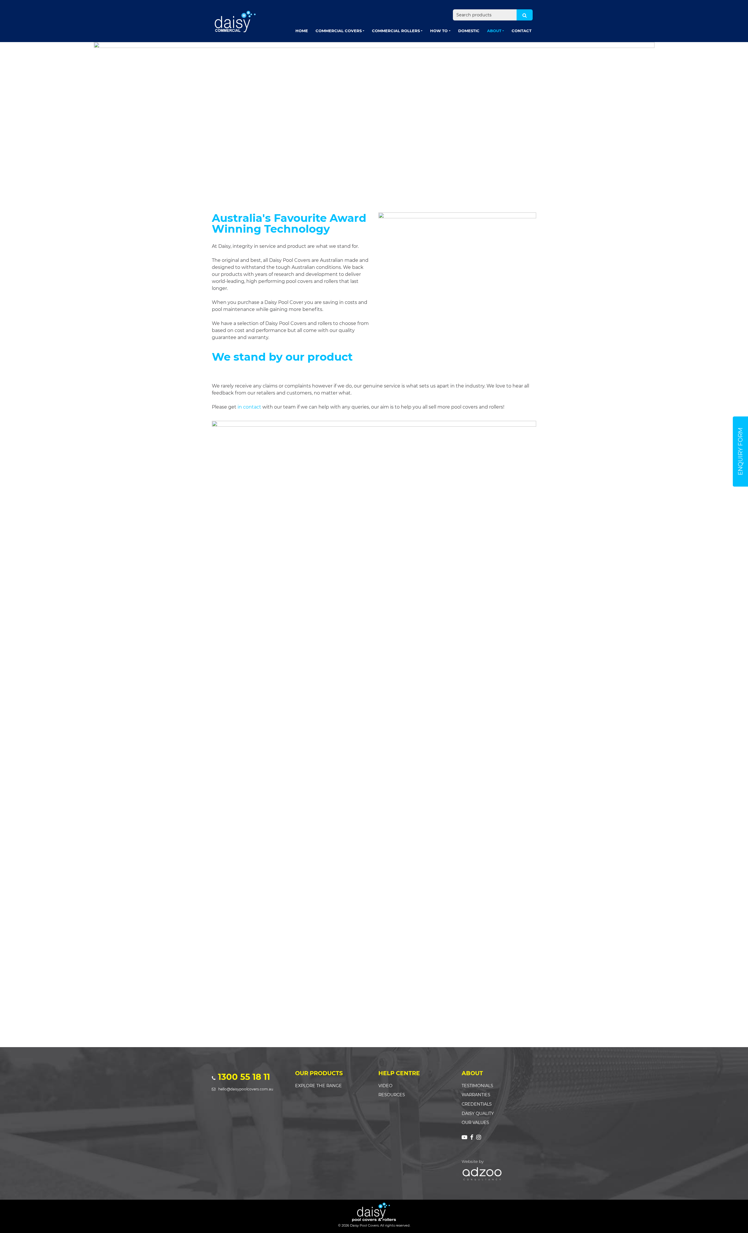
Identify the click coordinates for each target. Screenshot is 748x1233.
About (494, 30)
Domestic (468, 30)
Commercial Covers (339, 30)
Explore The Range (318, 1085)
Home (301, 30)
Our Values (475, 1122)
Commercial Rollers (396, 30)
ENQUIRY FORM (740, 451)
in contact (249, 407)
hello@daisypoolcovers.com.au (245, 1089)
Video (385, 1085)
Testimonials (477, 1085)
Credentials (477, 1104)
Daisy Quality (478, 1113)
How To (439, 30)
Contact (521, 30)
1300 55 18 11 (244, 1077)
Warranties (476, 1094)
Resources (391, 1094)
